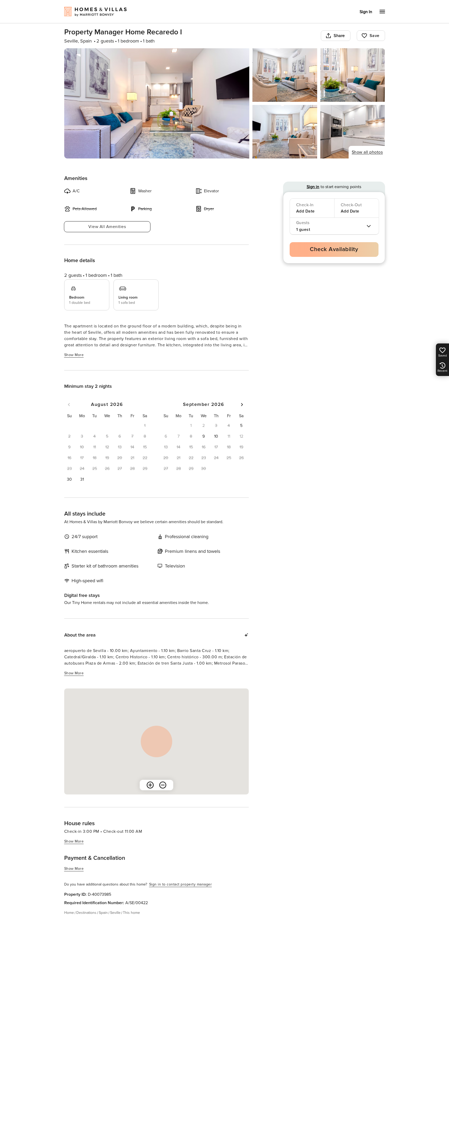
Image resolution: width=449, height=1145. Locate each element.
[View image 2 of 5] (284, 75)
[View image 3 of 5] (352, 75)
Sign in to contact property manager (180, 884)
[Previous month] (69, 404)
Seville (115, 912)
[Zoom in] (150, 785)
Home (69, 912)
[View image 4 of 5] (284, 131)
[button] (69, 479)
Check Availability (334, 249)
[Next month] (242, 404)
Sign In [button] (366, 11)
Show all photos (367, 152)
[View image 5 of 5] (352, 131)
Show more (74, 355)
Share (339, 35)
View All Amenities (107, 226)
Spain (103, 912)
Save (375, 35)
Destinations (86, 912)
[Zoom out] (163, 785)
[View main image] (157, 103)
